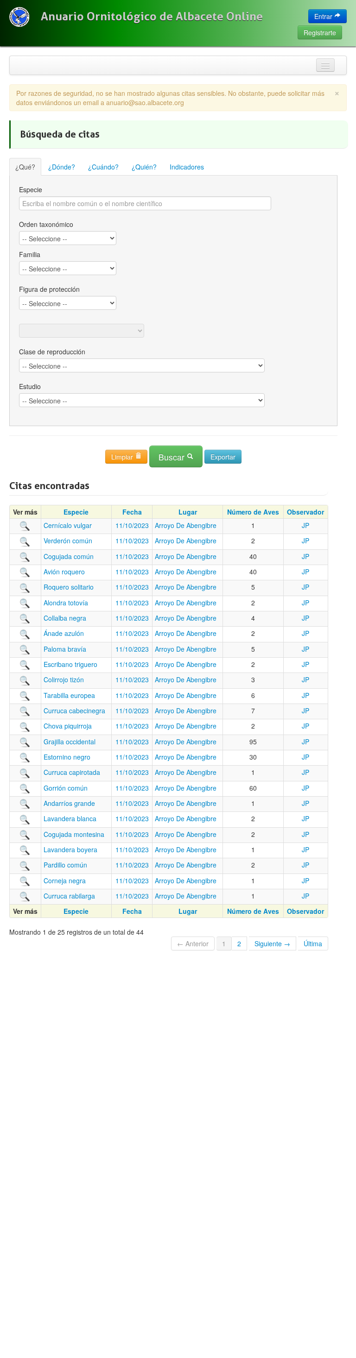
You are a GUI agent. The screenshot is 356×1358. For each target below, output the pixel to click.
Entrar (324, 16)
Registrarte (320, 32)
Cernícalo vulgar (68, 525)
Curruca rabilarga (69, 895)
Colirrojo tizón (64, 679)
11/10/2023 (132, 525)
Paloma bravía (65, 649)
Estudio (30, 386)
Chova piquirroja (68, 725)
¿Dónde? (61, 166)
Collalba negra (65, 617)
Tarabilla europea (69, 695)
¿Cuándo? (103, 166)
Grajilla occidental (69, 741)
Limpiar (123, 456)
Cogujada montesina (74, 834)
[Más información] (25, 525)
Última (313, 943)
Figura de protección (49, 289)
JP (305, 525)
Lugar (187, 511)
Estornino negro (67, 756)
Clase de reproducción (52, 351)
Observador (305, 511)
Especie (30, 189)
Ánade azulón (64, 633)
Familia (29, 254)
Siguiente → (272, 943)
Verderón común (68, 540)
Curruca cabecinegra (74, 710)
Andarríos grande (69, 803)
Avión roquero (64, 571)
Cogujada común (69, 556)
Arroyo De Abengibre (185, 525)
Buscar (173, 457)
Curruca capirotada (72, 772)
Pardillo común (65, 864)
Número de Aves (253, 511)
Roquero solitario (69, 586)
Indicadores (187, 166)
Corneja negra (65, 880)
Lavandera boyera (70, 849)
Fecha (132, 511)
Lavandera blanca (70, 818)
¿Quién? (144, 166)
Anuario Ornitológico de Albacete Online (152, 16)
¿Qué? (25, 166)
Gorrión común (66, 787)
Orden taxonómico (46, 224)
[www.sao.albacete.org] (19, 17)
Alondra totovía (66, 602)
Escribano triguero (70, 664)
